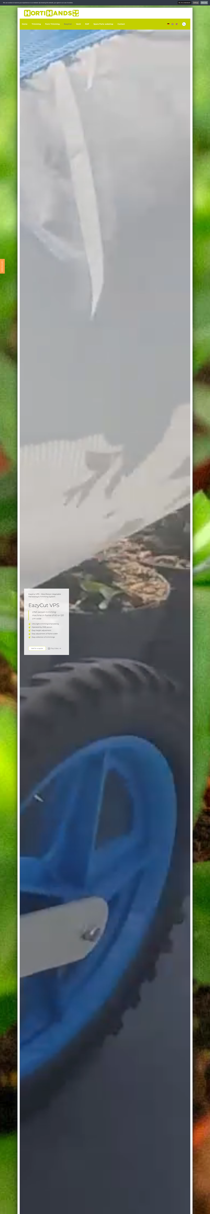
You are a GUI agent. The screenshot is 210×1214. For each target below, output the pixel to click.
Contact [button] (121, 24)
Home (24, 24)
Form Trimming (52, 24)
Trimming (36, 24)
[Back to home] (51, 13)
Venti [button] (78, 24)
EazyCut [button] (68, 24)
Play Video (55, 648)
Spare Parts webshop (103, 24)
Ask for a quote (37, 648)
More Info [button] (204, 3)
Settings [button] (195, 3)
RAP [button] (87, 24)
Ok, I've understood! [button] (184, 3)
